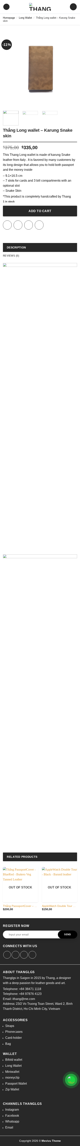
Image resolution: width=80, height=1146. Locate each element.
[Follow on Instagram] (18, 225)
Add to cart (40, 211)
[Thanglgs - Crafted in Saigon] (40, 7)
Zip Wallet (12, 1089)
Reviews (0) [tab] (11, 255)
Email (9, 1127)
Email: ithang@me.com (19, 999)
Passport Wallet (16, 1083)
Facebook (12, 1115)
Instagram (12, 1109)
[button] (6, 7)
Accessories (15, 1020)
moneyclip (12, 1077)
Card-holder (13, 1037)
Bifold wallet (13, 1059)
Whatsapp (12, 1121)
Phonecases (14, 1031)
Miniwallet (12, 1071)
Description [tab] (16, 247)
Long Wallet (25, 17)
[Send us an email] (28, 225)
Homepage (9, 17)
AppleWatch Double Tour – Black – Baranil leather (59, 906)
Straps (9, 1026)
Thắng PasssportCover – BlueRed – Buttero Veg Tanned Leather (20, 906)
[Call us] (39, 225)
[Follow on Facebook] (7, 225)
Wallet (10, 1053)
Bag (8, 1043)
